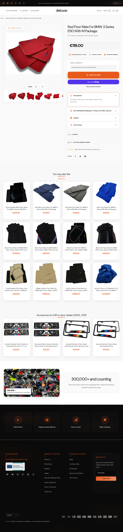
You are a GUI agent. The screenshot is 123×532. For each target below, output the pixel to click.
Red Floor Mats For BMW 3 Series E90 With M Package (23, 18)
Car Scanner (73, 468)
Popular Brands (11, 10)
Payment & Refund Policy (52, 478)
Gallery (46, 473)
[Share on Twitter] (80, 156)
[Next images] (60, 96)
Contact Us (48, 491)
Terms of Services (50, 487)
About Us (47, 459)
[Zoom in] (36, 87)
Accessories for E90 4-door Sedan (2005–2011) (61, 315)
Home (2, 18)
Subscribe (106, 478)
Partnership (48, 464)
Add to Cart (95, 75)
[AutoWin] (61, 10)
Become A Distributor (76, 473)
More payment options (93, 86)
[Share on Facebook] (75, 156)
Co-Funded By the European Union (17, 459)
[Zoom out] (24, 87)
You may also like (61, 174)
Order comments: (76, 63)
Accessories (35, 10)
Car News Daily (74, 464)
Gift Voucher (73, 478)
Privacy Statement (50, 482)
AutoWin (13, 521)
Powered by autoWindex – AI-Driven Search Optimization (33, 521)
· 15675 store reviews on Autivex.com (87, 149)
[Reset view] (43, 87)
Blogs (71, 459)
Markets (47, 468)
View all (61, 179)
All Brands (24, 10)
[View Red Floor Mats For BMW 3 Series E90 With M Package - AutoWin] (12, 96)
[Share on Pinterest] (85, 156)
